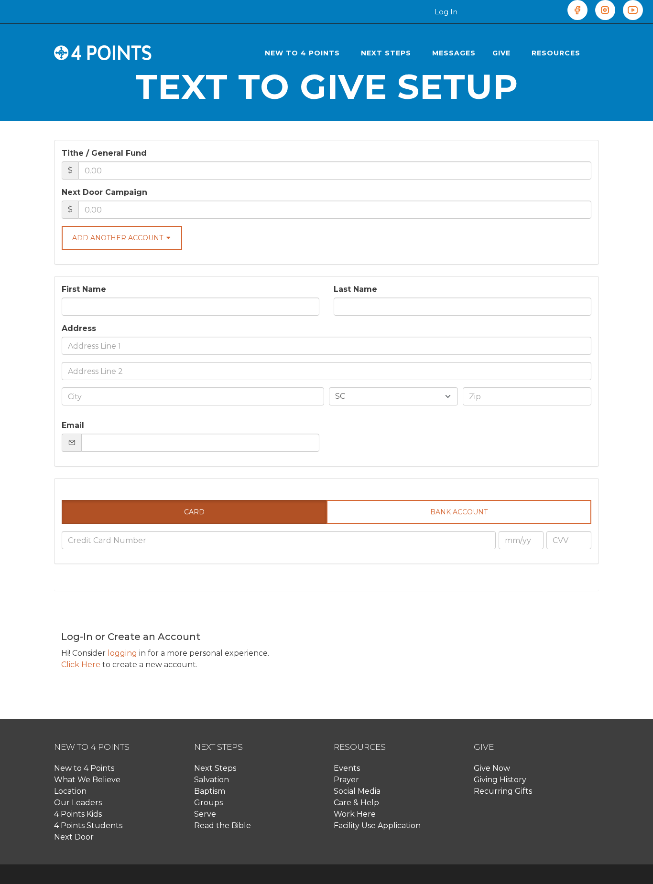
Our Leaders (78, 802)
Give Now (492, 768)
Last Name (355, 289)
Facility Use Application (377, 825)
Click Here (80, 664)
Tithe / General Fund (104, 153)
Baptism (209, 791)
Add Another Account (118, 238)
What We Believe (87, 779)
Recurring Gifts (503, 791)
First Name (84, 289)
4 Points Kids (78, 814)
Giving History (500, 779)
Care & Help (356, 802)
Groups (208, 802)
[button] (304, 53)
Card (194, 512)
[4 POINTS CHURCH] (103, 53)
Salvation (211, 779)
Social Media (357, 791)
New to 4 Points (84, 768)
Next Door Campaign (104, 192)
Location (70, 791)
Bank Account (459, 512)
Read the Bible (222, 825)
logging (122, 653)
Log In (446, 12)
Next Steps (215, 768)
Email (73, 425)
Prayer (346, 779)
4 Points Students (88, 825)
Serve (205, 814)
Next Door (74, 836)
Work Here (355, 814)
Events (347, 768)
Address (79, 328)
